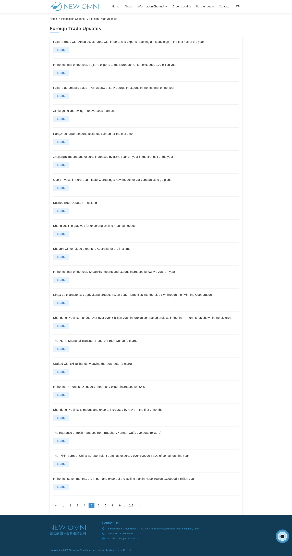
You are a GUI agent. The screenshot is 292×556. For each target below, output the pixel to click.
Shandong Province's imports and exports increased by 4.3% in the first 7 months (107, 409)
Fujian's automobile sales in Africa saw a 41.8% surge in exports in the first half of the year (113, 87)
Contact (224, 6)
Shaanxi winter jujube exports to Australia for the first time (91, 248)
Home (115, 6)
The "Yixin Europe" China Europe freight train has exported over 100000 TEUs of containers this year (121, 455)
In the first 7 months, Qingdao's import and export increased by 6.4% (99, 386)
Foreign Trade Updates (103, 18)
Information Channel (150, 6)
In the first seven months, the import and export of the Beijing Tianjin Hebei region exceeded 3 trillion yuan (124, 478)
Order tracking (182, 6)
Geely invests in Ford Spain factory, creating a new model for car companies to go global (112, 179)
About (128, 6)
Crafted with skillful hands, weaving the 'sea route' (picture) (92, 363)
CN (238, 6)
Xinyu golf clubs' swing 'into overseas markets (84, 110)
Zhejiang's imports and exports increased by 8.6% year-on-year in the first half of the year (113, 156)
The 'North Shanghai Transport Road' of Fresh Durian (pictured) (96, 340)
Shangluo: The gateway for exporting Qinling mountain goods (94, 225)
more (61, 50)
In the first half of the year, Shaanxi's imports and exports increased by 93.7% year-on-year (114, 271)
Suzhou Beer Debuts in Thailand (75, 202)
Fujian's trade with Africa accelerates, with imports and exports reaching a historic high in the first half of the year (128, 41)
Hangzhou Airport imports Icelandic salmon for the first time (93, 133)
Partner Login (205, 6)
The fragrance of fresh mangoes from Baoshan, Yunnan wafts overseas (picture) (107, 432)
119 (131, 505)
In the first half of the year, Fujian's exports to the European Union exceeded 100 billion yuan (115, 64)
